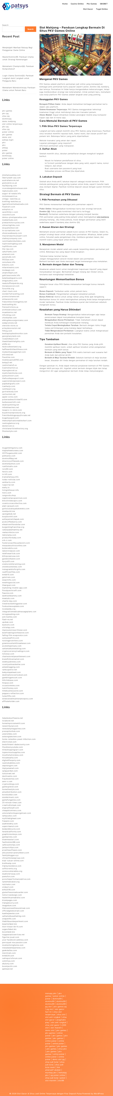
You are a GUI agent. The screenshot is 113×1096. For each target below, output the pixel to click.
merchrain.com (9, 953)
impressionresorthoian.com (14, 630)
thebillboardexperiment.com (15, 921)
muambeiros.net (9, 312)
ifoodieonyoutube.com (12, 747)
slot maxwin (56, 1028)
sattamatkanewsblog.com (14, 648)
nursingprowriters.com (12, 640)
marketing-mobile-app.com (14, 588)
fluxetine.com (8, 357)
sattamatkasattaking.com (13, 916)
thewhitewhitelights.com (13, 341)
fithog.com (7, 331)
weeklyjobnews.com (11, 662)
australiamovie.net (10, 180)
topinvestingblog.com (12, 244)
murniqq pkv (51, 1072)
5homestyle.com (9, 431)
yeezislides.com (9, 734)
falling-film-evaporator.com (15, 635)
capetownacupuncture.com (14, 498)
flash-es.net (7, 619)
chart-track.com (9, 291)
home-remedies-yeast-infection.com (19, 739)
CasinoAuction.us (10, 368)
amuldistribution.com (12, 792)
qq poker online (58, 1075)
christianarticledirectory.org (15, 428)
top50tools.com (9, 246)
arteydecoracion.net (11, 328)
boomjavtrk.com (9, 966)
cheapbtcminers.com (11, 810)
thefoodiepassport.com (13, 378)
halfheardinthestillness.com (14, 349)
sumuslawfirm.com (10, 638)
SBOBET (104, 4)
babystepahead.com (11, 672)
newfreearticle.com (11, 553)
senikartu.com (8, 482)
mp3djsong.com (9, 185)
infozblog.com (8, 315)
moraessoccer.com (10, 286)
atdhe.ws (6, 344)
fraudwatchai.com (10, 779)
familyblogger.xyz (10, 855)
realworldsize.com (10, 532)
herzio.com (7, 472)
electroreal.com (9, 742)
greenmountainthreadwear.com (16, 643)
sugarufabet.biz (9, 929)
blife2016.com (8, 890)
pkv (4, 142)
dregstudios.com (10, 281)
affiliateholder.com (10, 701)
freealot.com (8, 821)
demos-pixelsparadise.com (14, 217)
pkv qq (5, 113)
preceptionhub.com (11, 731)
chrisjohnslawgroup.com (13, 858)
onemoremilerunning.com (13, 564)
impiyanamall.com (10, 768)
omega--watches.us (11, 199)
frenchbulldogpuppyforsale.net (16, 415)
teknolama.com (9, 535)
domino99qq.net (9, 458)
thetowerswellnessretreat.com (16, 908)
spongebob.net (9, 514)
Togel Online (102, 9)
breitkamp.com (9, 863)
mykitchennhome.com (12, 373)
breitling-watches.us (11, 201)
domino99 (57, 999)
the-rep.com (7, 249)
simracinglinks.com (11, 225)
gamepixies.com (9, 837)
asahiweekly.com (10, 824)
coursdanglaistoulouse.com (14, 188)
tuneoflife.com (8, 696)
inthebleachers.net (10, 407)
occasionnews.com (11, 685)
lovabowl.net (8, 721)
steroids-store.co (10, 325)
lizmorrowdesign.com (12, 895)
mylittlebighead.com (11, 818)
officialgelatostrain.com (13, 911)
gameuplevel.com (10, 787)
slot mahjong (103, 217)
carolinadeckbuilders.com (14, 241)
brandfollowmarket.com (13, 659)
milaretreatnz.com (10, 267)
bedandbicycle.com (11, 829)
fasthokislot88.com (11, 842)
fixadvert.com (8, 207)
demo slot (6, 137)
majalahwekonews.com (12, 450)
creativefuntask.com (11, 805)
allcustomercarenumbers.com (15, 853)
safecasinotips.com (11, 845)
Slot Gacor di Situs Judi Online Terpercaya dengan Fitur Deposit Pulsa (49, 1093)
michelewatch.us (9, 196)
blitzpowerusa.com (11, 556)
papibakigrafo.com (11, 383)
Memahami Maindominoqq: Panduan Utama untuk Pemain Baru (18, 88)
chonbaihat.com (9, 317)
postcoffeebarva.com (12, 522)
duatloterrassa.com (11, 874)
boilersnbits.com (9, 548)
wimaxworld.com (10, 299)
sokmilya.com (8, 961)
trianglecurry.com (10, 903)
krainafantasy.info (10, 477)
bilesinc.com (8, 265)
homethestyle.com (10, 789)
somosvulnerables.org (12, 871)
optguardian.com (10, 771)
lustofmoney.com (10, 688)
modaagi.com (8, 270)
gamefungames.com (11, 800)
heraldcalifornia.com (11, 831)
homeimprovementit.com (13, 723)
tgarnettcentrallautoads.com (15, 204)
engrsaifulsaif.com (10, 808)
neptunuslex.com (10, 191)
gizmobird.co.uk (9, 183)
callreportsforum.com (12, 958)
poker (5, 150)
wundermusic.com (10, 797)
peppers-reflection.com (13, 693)
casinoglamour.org (10, 423)
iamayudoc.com (9, 816)
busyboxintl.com (9, 516)
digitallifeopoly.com (11, 760)
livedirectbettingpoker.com (14, 604)
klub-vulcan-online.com (13, 860)
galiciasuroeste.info (11, 275)
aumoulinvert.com (10, 376)
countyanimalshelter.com (13, 664)
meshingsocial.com (11, 582)
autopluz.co (7, 209)
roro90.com (7, 469)
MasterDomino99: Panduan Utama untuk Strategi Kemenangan (18, 58)
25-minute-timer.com (12, 802)
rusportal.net (8, 485)
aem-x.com (7, 781)
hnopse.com (7, 683)
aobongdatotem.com (11, 736)
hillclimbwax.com (10, 680)
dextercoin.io (8, 426)
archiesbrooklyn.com (11, 310)
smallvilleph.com (9, 273)
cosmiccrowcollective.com (14, 503)
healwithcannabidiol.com (13, 897)
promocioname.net (10, 296)
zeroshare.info (8, 262)
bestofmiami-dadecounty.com (16, 744)
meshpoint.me (8, 511)
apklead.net (7, 969)
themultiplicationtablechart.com (17, 420)
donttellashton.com (11, 464)
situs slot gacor (52, 1025)
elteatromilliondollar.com (13, 524)
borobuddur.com (9, 794)
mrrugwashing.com (11, 614)
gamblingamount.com (12, 677)
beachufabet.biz (9, 924)
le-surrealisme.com (11, 230)
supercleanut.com (10, 826)
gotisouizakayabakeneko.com (15, 508)
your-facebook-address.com (15, 940)
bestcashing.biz (9, 304)
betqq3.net (7, 362)
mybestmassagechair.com (14, 352)
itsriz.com (6, 493)
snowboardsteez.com (12, 567)
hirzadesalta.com (10, 758)
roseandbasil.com (10, 339)
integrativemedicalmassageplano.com (19, 611)
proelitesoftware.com (12, 850)
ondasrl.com (7, 887)
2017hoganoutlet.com (12, 453)
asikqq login (7, 140)
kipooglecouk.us (9, 370)
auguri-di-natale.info (11, 193)
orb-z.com (7, 540)
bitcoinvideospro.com (12, 501)
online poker (51, 1041)
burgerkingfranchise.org (13, 527)
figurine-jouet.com (10, 937)
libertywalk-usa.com (11, 178)
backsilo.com (8, 625)
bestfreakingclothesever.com (15, 633)
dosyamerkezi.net (10, 228)
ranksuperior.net (9, 670)
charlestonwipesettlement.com (16, 656)
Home (65, 4)
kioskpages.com (9, 900)
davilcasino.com (9, 776)
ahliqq (5, 148)
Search (5, 25)
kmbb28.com (8, 956)
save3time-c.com (10, 212)
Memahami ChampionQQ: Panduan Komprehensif (18, 67)
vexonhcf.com (8, 215)
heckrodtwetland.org (11, 347)
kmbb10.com (8, 574)
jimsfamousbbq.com (11, 175)
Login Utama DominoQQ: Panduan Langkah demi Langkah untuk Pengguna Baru (18, 78)
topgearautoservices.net (13, 934)
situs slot (61, 1014)
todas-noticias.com (11, 479)
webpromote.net (9, 323)
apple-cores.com (10, 397)
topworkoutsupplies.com (13, 752)
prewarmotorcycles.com (13, 222)
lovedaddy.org (8, 609)
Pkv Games (92, 4)
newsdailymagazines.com (13, 728)
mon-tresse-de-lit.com (12, 926)
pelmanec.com (8, 456)
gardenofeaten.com (11, 559)
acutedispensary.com (12, 646)
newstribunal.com (10, 726)
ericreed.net (7, 354)
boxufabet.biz (8, 932)
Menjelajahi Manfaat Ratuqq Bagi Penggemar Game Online (17, 48)
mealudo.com (8, 598)
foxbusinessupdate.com (13, 606)
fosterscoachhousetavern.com (16, 543)
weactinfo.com (9, 580)
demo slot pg (59, 1059)
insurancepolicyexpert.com (14, 236)
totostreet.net (8, 773)
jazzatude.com (9, 257)
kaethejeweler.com (10, 913)
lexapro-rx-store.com (12, 410)
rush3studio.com (9, 466)
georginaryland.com (11, 336)
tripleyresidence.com (11, 866)
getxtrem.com (8, 577)
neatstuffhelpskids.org (12, 283)
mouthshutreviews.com (12, 755)
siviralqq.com (8, 627)
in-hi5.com (7, 474)
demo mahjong (9, 121)
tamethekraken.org (11, 882)
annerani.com (8, 254)
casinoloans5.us (9, 365)
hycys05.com (8, 561)
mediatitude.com (10, 220)
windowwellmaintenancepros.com (17, 699)
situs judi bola (51, 1062)
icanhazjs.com (8, 386)
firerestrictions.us (10, 307)
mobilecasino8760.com (12, 360)
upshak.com (7, 622)
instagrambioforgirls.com (13, 569)
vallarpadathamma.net (12, 530)
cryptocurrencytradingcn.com (15, 651)
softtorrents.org (9, 868)
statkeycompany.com (12, 238)
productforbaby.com (11, 538)
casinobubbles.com (11, 763)
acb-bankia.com (9, 617)
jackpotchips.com (10, 847)
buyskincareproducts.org (13, 413)
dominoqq (6, 119)
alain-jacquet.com (10, 506)
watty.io (5, 487)
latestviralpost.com (11, 551)
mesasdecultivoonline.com (14, 545)
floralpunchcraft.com (11, 590)
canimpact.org (8, 389)
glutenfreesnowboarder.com (15, 892)
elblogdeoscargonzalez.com (15, 320)
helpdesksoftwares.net (12, 718)
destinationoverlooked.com (14, 675)
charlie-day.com (9, 601)
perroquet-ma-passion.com (14, 942)
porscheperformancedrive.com (16, 879)
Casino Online (77, 4)
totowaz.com (8, 654)
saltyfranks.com (9, 251)
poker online (8, 132)
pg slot (48, 1006)
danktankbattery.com (12, 596)
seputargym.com (9, 765)
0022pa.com (8, 259)
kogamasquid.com (10, 418)
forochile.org (8, 288)
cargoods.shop (9, 495)
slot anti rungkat (52, 1017)
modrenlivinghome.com (13, 945)
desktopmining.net (10, 405)
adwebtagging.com (11, 667)
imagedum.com (9, 905)
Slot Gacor (88, 9)
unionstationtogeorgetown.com (16, 813)
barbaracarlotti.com (11, 402)
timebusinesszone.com (12, 691)
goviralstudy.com (10, 391)
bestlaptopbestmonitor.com (15, 333)
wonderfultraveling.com (13, 294)
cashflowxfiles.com (11, 572)
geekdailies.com (9, 950)
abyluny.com (8, 963)
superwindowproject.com (13, 381)
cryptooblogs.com (10, 784)
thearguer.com (8, 585)
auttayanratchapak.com (13, 519)
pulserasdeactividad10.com (14, 399)
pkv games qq (60, 1006)
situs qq (5, 116)
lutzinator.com (8, 884)
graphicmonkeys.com (12, 834)
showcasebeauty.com (12, 233)
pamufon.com (8, 876)
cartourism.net (9, 394)
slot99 (61, 1080)
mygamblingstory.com (12, 448)
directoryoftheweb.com (13, 461)
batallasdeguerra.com (12, 278)
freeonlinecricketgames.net (14, 302)
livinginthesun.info (10, 490)
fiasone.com (7, 593)
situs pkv (62, 1049)
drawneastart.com (10, 839)
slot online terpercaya (12, 124)
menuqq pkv (50, 993)
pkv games (7, 111)
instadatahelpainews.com (13, 948)
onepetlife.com (9, 919)
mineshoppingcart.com (12, 750)
